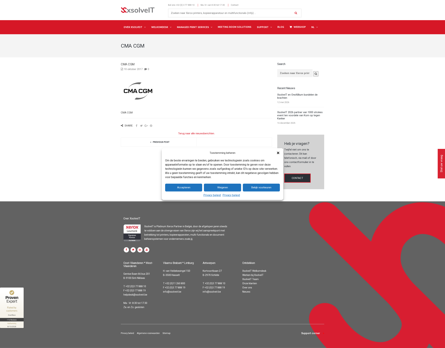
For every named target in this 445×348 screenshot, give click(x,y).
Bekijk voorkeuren (261, 187)
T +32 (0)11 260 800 (174, 283)
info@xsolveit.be (172, 291)
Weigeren (222, 187)
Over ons (247, 287)
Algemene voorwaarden (148, 333)
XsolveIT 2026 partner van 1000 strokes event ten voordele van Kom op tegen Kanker (300, 115)
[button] (278, 153)
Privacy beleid (212, 195)
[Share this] (136, 126)
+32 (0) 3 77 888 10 (185, 5)
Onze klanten (249, 283)
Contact (234, 5)
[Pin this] (151, 126)
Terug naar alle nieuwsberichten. (196, 133)
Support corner (310, 333)
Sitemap (166, 333)
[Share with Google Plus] (146, 126)
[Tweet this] (141, 126)
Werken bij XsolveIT (253, 275)
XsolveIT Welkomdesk (254, 270)
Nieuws (246, 291)
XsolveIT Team (250, 279)
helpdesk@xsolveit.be (135, 294)
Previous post (161, 142)
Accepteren (183, 187)
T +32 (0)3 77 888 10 (134, 286)
